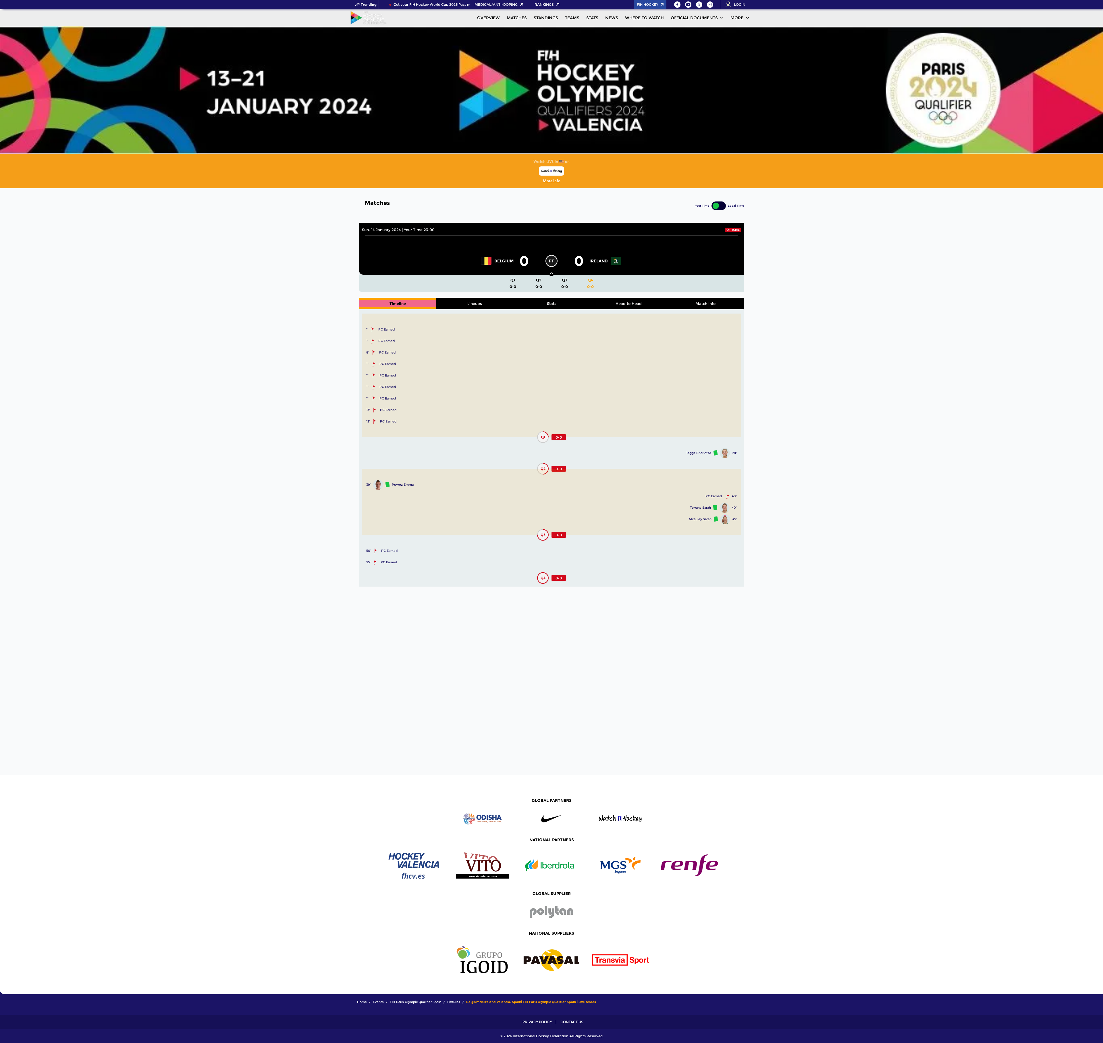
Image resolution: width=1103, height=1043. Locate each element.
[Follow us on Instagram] (710, 4)
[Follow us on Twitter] (699, 4)
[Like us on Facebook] (677, 4)
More (736, 18)
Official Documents (694, 18)
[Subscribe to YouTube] (688, 4)
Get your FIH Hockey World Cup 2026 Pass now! (422, 4)
